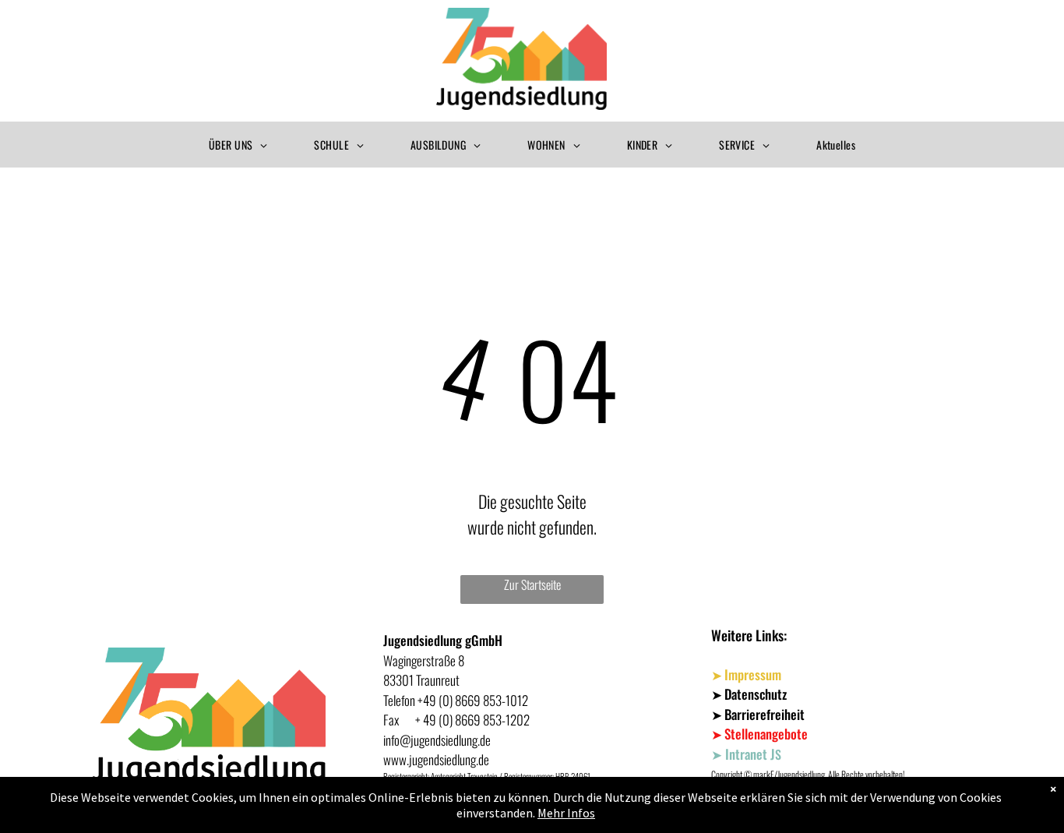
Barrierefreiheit (764, 714)
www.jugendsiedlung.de (436, 759)
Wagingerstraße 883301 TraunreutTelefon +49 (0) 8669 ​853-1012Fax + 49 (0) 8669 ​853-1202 (456, 690)
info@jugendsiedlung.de (437, 740)
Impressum (752, 674)
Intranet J (750, 754)
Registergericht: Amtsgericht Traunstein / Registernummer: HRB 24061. (487, 776)
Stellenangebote (766, 733)
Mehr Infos (566, 813)
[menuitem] (238, 145)
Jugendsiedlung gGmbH (442, 640)
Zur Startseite (532, 584)
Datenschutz (755, 694)
